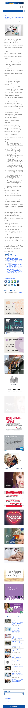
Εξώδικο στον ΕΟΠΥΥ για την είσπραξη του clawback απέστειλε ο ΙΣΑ (17, 662)
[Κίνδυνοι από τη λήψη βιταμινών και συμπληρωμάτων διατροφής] (14, 30)
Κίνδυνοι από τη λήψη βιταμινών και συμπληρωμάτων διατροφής (13, 17)
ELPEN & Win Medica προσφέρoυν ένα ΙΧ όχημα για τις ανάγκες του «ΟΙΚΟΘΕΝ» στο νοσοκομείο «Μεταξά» (17, 644)
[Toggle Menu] (23, 11)
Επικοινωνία (8, 701)
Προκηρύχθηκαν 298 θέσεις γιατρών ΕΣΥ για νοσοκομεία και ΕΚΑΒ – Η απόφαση (17, 656)
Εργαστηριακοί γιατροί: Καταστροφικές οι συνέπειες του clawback (17, 674)
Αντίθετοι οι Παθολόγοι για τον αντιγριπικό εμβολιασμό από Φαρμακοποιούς (17, 680)
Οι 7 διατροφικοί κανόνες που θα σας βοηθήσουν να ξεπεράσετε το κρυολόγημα (14, 262)
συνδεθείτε (20, 292)
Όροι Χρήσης (8, 698)
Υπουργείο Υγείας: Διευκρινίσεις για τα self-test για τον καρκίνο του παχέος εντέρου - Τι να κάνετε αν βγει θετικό (17, 622)
